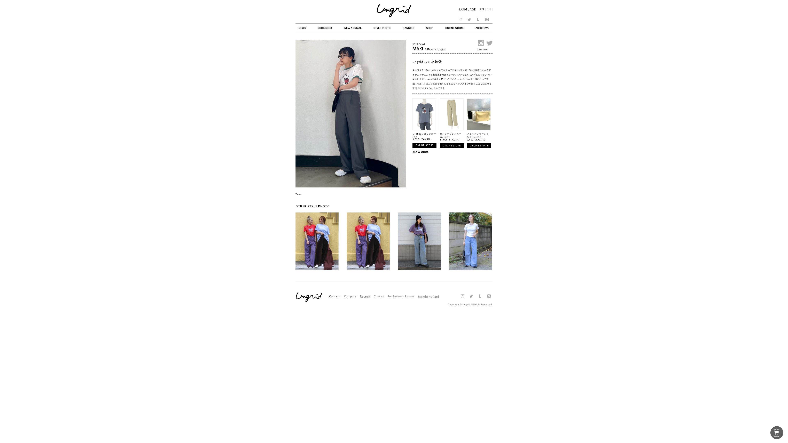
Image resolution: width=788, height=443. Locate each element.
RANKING (408, 28)
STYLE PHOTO (382, 28)
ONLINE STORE (454, 28)
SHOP (429, 28)
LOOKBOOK (325, 28)
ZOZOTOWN (482, 28)
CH (489, 9)
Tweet (298, 194)
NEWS (302, 28)
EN (482, 9)
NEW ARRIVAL (353, 28)
